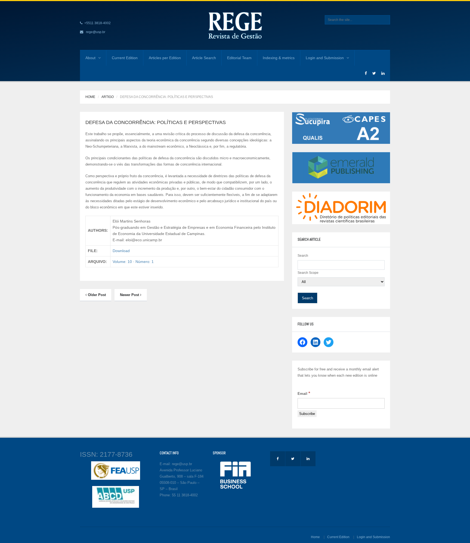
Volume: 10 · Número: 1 (133, 261)
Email (304, 393)
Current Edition (125, 58)
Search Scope (308, 273)
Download (121, 251)
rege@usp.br (95, 32)
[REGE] (235, 25)
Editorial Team (239, 58)
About (90, 58)
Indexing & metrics (279, 58)
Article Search (204, 58)
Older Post (96, 295)
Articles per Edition (165, 58)
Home (90, 97)
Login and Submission (325, 58)
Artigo (107, 97)
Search (303, 256)
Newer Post (130, 295)
